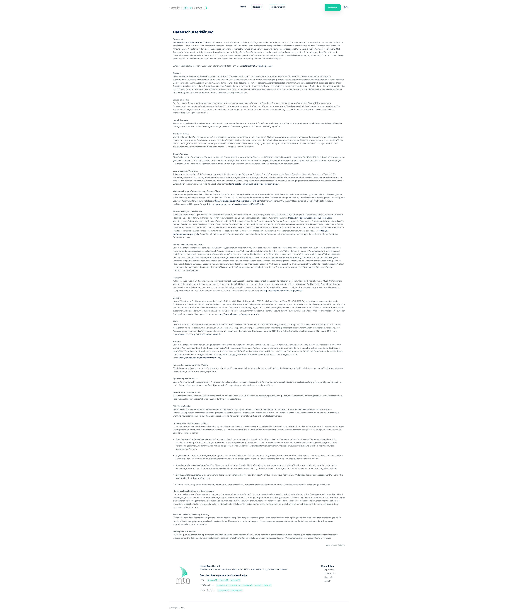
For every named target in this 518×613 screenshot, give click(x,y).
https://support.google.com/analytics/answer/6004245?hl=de (235, 204)
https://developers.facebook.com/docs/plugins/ (310, 218)
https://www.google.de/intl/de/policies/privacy (199, 357)
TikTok (266, 585)
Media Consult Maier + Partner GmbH (193, 42)
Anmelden (332, 7)
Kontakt (327, 581)
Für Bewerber (276, 7)
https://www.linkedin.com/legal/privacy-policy (239, 314)
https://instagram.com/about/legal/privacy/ (283, 290)
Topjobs (256, 7)
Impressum (329, 569)
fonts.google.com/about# (241, 184)
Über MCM (328, 577)
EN (347, 7)
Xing (257, 585)
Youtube (234, 580)
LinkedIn (247, 585)
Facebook (222, 585)
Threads (223, 580)
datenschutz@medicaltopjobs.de (258, 66)
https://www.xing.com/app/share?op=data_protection (197, 334)
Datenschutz (329, 573)
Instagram (235, 585)
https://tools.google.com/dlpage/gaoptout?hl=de (236, 201)
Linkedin (211, 580)
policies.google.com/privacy (266, 184)
